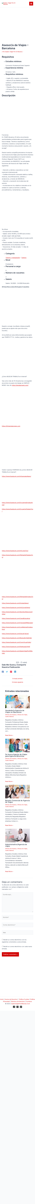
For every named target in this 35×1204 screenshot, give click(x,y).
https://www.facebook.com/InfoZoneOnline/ (16, 607)
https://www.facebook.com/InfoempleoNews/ (16, 476)
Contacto (29, 1001)
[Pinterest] (11, 672)
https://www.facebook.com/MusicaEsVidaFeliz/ (17, 638)
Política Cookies (24, 999)
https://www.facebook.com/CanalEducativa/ (16, 618)
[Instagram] (17, 1007)
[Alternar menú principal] (31, 4)
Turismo (23, 257)
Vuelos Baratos (9, 716)
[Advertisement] (17, 25)
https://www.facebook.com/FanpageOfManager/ (17, 623)
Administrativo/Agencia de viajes (16, 845)
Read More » (9, 735)
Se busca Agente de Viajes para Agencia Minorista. (16, 755)
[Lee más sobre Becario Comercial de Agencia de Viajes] (17, 791)
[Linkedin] (15, 672)
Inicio (2, 999)
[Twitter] (7, 672)
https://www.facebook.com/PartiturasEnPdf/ (16, 646)
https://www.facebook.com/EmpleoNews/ (15, 603)
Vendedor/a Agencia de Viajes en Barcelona (14, 711)
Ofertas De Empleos (11, 714)
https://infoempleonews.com (11, 426)
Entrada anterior (17, 678)
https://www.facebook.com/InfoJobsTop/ (15, 551)
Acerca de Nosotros (11, 999)
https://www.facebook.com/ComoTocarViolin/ (16, 642)
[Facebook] (3, 672)
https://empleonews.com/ (20, 385)
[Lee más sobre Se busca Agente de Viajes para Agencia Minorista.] (17, 745)
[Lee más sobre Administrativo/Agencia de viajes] (17, 835)
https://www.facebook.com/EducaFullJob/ (15, 633)
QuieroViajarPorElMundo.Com (20, 1004)
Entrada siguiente (17, 682)
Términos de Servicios (18, 1001)
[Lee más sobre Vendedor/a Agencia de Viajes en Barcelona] (17, 701)
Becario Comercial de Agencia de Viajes (17, 801)
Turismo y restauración (13, 257)
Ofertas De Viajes (22, 714)
